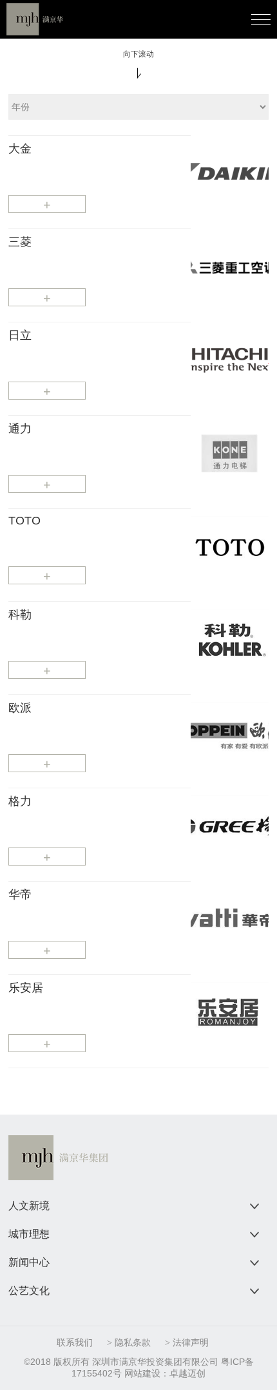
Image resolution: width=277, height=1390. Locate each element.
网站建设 (142, 1373)
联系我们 (75, 1343)
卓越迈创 (187, 1373)
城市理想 (29, 1233)
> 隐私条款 (129, 1343)
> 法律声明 (187, 1343)
